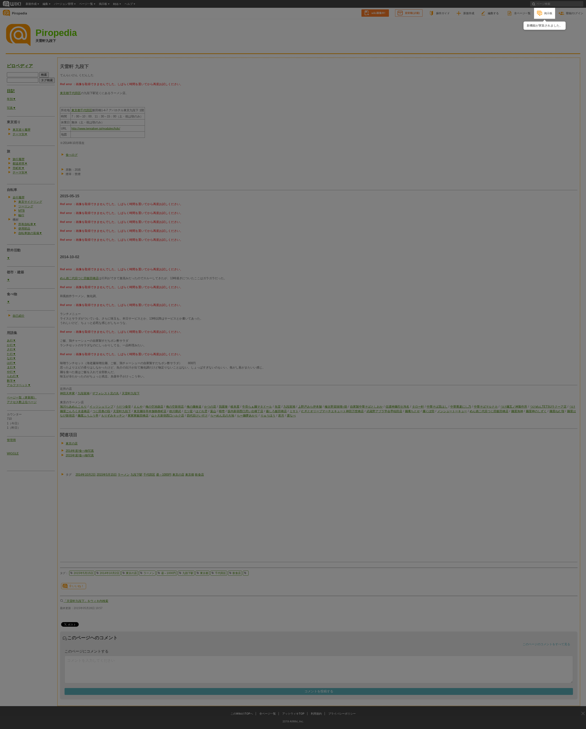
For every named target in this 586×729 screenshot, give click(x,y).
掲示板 (548, 13)
